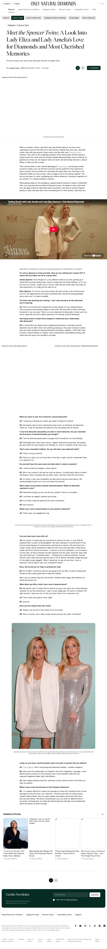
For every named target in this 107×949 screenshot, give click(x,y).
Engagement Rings (49, 9)
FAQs (94, 9)
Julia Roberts (28, 767)
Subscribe (95, 895)
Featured (6, 18)
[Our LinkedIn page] (104, 926)
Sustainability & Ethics (81, 9)
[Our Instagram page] (85, 926)
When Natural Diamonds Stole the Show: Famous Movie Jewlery (67, 853)
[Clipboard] (83, 68)
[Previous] (97, 814)
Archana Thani (14, 68)
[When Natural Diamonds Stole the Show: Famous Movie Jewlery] (67, 833)
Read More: (51, 269)
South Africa (62, 166)
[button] (101, 4)
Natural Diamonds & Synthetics (28, 9)
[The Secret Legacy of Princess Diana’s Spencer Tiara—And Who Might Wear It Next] (93, 833)
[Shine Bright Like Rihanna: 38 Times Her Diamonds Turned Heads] (41, 833)
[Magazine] (53, 4)
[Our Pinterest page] (100, 926)
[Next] (102, 814)
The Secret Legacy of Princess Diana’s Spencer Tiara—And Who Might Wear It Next (93, 853)
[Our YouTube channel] (80, 926)
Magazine (11, 9)
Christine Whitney (11, 858)
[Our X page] (90, 926)
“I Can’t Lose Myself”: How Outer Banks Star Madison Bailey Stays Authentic (14, 853)
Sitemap (21, 939)
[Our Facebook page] (75, 926)
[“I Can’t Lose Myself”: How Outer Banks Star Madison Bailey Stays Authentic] (15, 833)
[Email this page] (78, 68)
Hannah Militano (36, 858)
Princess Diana (75, 152)
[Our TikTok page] (95, 926)
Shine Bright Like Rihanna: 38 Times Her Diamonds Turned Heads (40, 853)
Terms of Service (71, 899)
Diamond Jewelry (65, 9)
